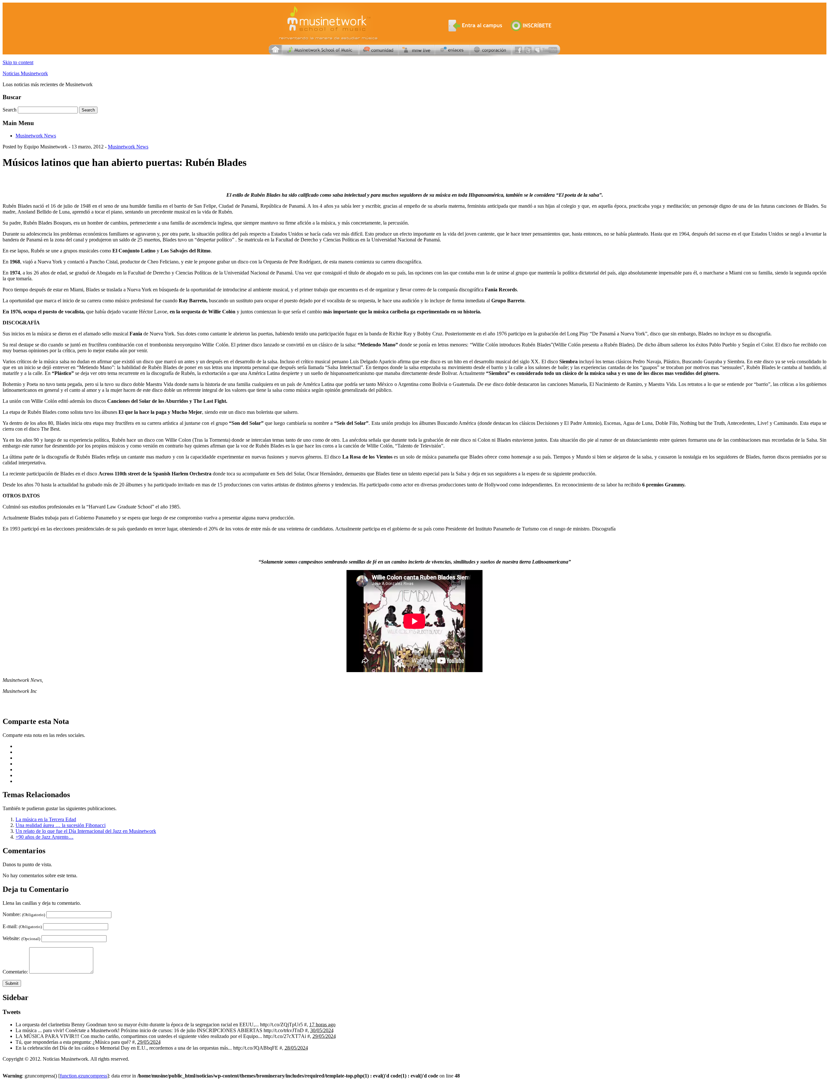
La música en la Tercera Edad (46, 819)
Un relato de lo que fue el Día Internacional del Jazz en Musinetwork (86, 831)
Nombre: (24, 914)
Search (10, 109)
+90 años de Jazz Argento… (45, 837)
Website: (21, 938)
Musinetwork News (36, 135)
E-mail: (22, 926)
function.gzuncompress (83, 1075)
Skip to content (18, 62)
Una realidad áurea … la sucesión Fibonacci (61, 825)
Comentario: (15, 971)
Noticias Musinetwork (25, 73)
